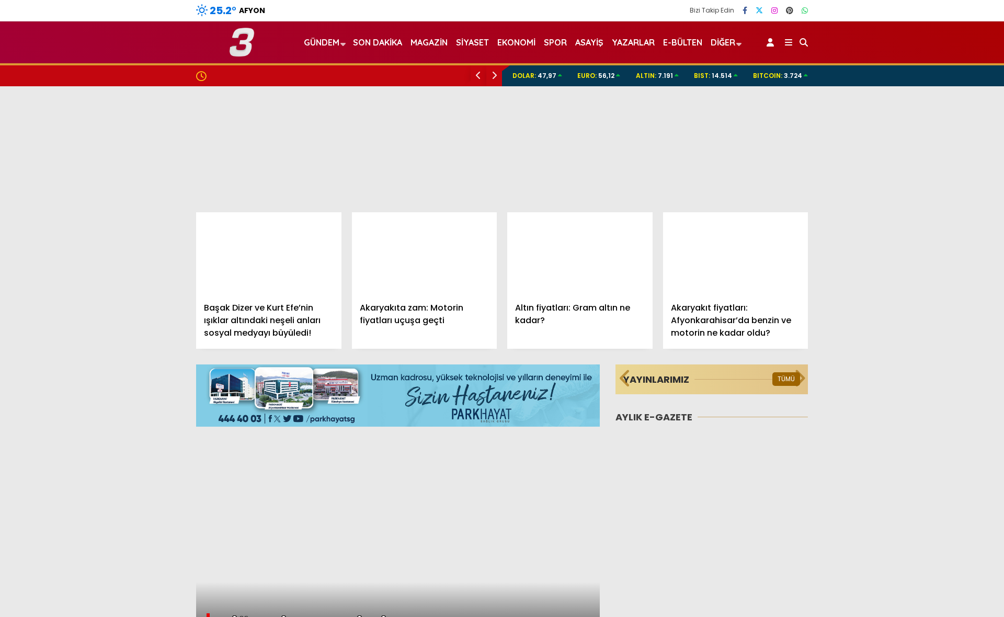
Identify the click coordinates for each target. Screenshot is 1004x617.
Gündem (901, 238)
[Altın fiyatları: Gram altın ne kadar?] (580, 253)
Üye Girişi (908, 146)
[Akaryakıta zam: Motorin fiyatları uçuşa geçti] (424, 253)
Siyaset (472, 42)
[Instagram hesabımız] (774, 10)
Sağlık (895, 364)
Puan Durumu (918, 537)
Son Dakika (377, 42)
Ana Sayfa (912, 58)
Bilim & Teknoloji (914, 385)
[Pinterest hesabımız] (789, 10)
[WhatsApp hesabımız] (805, 10)
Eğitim (895, 281)
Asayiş (589, 42)
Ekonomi (900, 260)
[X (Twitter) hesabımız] (759, 10)
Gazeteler (911, 515)
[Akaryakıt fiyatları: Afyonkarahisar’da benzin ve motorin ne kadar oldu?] (735, 253)
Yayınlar (907, 190)
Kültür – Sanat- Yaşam (928, 406)
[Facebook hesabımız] (745, 10)
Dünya (896, 301)
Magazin (900, 343)
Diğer (723, 42)
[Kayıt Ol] (772, 42)
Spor (893, 322)
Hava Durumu (916, 471)
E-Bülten (682, 42)
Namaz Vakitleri (923, 493)
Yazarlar (907, 102)
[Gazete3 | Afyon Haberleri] (242, 52)
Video (902, 80)
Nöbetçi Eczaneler (927, 449)
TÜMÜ (786, 378)
